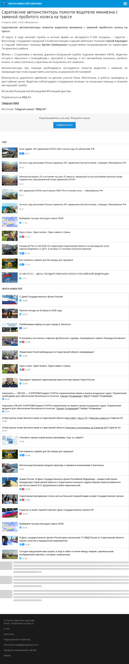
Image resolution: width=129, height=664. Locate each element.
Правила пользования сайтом (20, 650)
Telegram (7, 103)
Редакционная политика (17, 639)
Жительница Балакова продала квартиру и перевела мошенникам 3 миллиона (61, 465)
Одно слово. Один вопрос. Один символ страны (44, 232)
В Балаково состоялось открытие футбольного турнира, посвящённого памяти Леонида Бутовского (72, 338)
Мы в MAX (70, 418)
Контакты (9, 634)
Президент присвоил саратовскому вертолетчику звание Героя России (57, 379)
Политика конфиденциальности (21, 644)
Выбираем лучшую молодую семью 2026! (41, 218)
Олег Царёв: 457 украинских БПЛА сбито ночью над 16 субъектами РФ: (57, 149)
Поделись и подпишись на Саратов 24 (85, 427)
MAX (16, 103)
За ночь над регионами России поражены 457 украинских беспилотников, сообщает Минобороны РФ (72, 163)
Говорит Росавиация (71, 396)
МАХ (86, 396)
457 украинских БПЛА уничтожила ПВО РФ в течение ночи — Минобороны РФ (61, 190)
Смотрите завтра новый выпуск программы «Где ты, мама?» (51, 437)
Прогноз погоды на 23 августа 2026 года (40, 310)
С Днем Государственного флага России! (41, 296)
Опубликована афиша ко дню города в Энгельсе (45, 324)
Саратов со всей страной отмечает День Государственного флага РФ (56, 510)
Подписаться (64, 125)
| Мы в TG (82, 418)
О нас (7, 628)
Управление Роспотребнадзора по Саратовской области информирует (56, 352)
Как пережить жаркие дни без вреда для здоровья (46, 260)
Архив (7, 655)
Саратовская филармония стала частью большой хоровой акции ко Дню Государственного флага (71, 496)
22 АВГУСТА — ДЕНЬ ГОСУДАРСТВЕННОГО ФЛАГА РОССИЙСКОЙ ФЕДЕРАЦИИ (64, 274)
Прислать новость (99, 418)
